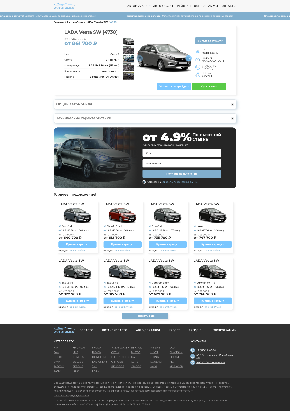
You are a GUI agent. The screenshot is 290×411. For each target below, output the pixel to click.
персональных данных (154, 243)
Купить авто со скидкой (145, 250)
